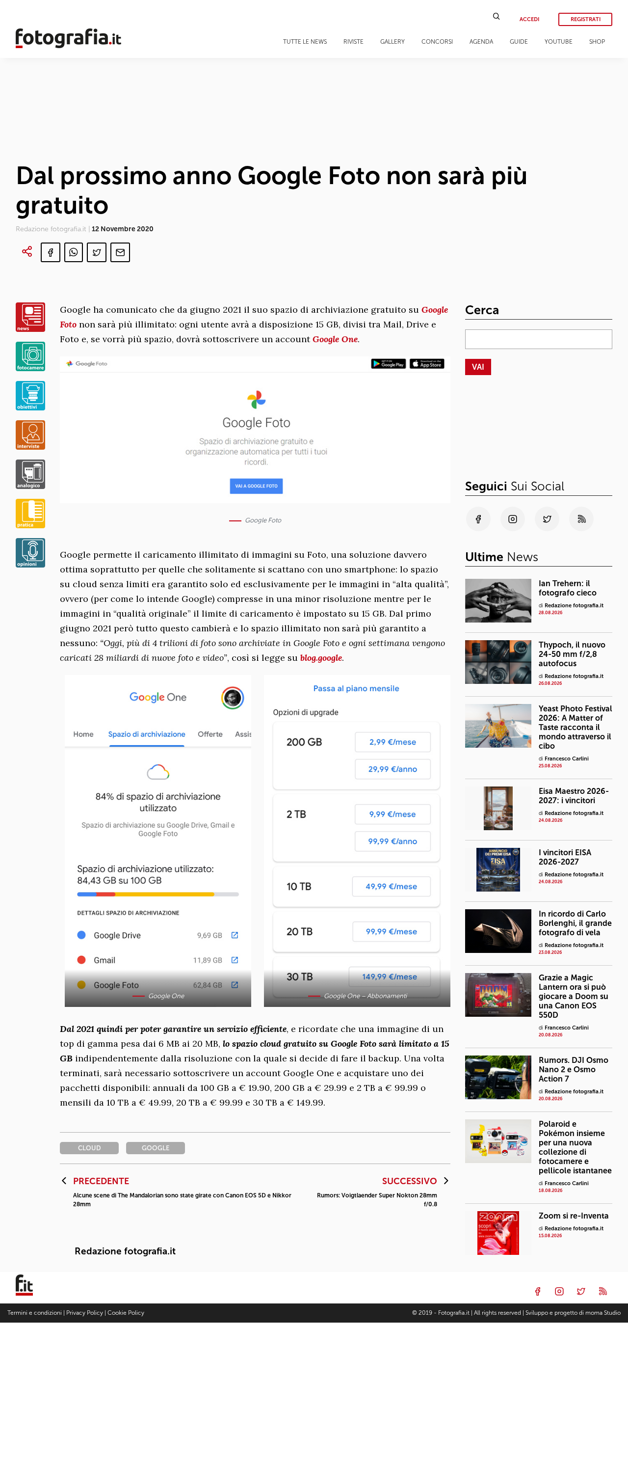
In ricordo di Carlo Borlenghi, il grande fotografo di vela (575, 923)
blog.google (321, 657)
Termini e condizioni (34, 1312)
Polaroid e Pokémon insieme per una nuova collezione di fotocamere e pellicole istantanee (575, 1147)
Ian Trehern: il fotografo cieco (568, 588)
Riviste (353, 41)
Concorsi (437, 41)
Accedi (529, 19)
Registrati (586, 19)
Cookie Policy (125, 1312)
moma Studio (603, 1312)
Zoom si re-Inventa (574, 1215)
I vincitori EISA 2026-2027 (565, 857)
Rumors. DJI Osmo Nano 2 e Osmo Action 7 (573, 1070)
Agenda (481, 41)
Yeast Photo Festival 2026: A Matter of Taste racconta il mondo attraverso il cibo (575, 727)
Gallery (392, 41)
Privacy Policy (84, 1312)
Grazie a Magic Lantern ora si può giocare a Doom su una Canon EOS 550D (573, 996)
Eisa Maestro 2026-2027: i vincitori (574, 795)
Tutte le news (305, 41)
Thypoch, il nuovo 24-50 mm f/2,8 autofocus (572, 654)
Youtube (559, 41)
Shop (597, 41)
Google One (335, 339)
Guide (519, 41)
